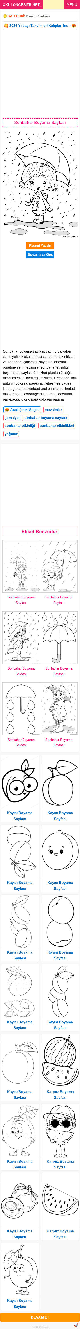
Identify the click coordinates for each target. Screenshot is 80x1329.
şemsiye (12, 418)
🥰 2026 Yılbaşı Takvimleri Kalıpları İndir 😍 (40, 26)
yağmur (11, 434)
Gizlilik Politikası (40, 1327)
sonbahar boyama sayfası (45, 418)
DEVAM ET (40, 1317)
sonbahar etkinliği (20, 426)
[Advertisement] (40, 74)
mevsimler (53, 410)
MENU (72, 5)
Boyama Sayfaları (38, 16)
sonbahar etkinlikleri (57, 426)
